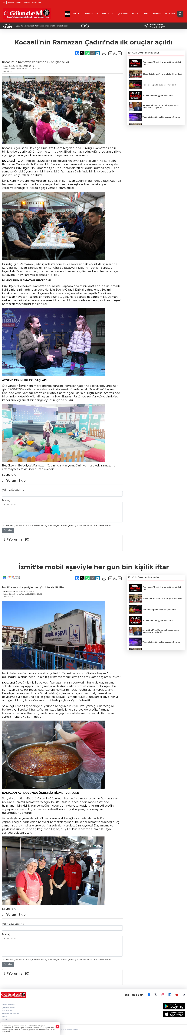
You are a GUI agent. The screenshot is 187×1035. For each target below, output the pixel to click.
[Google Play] (163, 1006)
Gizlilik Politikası (8, 1005)
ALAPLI (135, 13)
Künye (4, 1016)
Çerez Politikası (8, 1008)
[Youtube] (177, 995)
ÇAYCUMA (123, 13)
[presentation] (83, 26)
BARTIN (157, 13)
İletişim (5, 1019)
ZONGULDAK (91, 13)
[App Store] (163, 1014)
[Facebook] (149, 995)
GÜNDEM (76, 13)
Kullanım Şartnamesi (10, 1013)
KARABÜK (170, 13)
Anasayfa (10, 3)
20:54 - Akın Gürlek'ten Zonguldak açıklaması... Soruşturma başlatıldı (49, 26)
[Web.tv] (184, 995)
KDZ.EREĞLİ (108, 13)
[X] (156, 995)
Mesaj (6, 500)
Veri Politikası (7, 1010)
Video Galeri (36, 3)
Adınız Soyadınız (13, 489)
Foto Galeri (26, 3)
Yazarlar (18, 3)
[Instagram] (163, 995)
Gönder (8, 530)
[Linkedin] (170, 995)
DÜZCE (146, 13)
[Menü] (4, 2)
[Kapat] (57, 1027)
